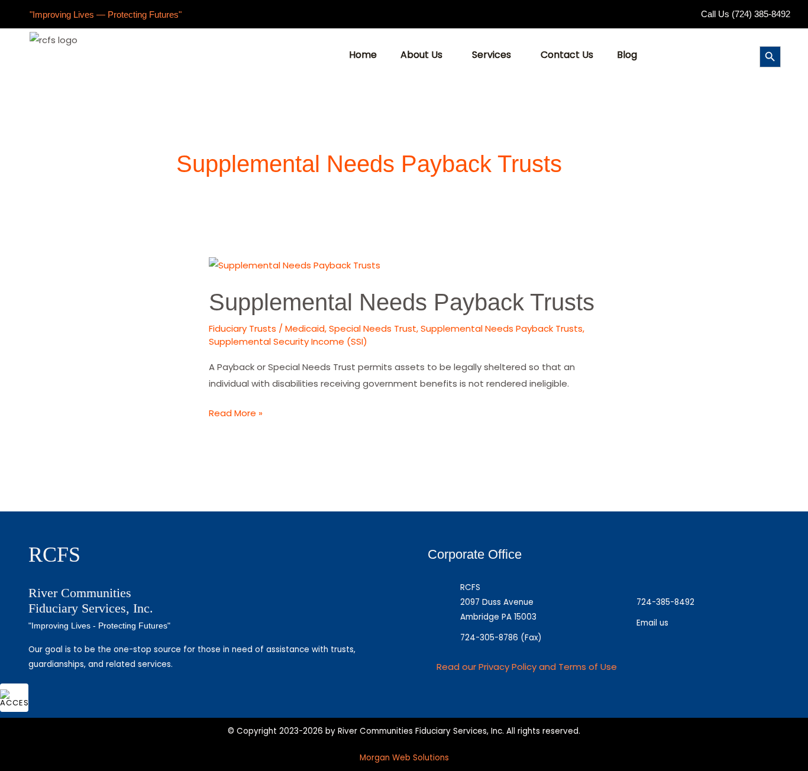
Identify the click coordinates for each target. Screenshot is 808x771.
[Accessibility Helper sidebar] (14, 697)
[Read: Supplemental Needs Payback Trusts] (294, 264)
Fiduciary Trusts (242, 328)
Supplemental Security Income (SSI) (288, 341)
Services (491, 54)
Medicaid (305, 328)
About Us (421, 54)
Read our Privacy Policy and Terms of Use (527, 666)
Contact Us (567, 54)
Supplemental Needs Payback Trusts (401, 302)
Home (363, 54)
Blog (627, 54)
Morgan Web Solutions (404, 757)
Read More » (236, 412)
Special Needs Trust (372, 328)
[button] (424, 55)
